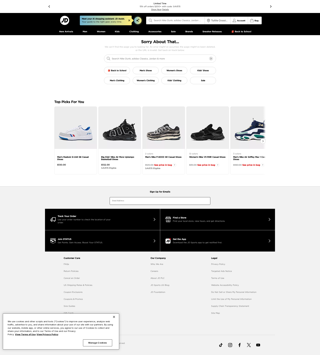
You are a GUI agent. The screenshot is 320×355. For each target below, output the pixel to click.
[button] (138, 20)
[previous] (49, 6)
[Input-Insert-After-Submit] (211, 59)
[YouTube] (258, 345)
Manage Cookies (97, 342)
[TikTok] (221, 345)
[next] (271, 6)
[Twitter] (249, 345)
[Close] (114, 317)
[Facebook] (240, 345)
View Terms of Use (25, 334)
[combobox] (175, 20)
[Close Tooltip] (129, 20)
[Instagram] (230, 345)
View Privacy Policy (47, 334)
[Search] (150, 20)
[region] (61, 331)
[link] (64, 20)
